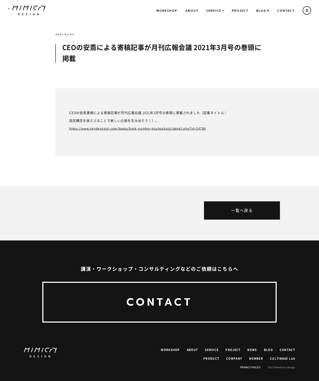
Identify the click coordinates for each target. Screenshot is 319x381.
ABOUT (191, 11)
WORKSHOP (167, 11)
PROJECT (240, 11)
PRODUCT (211, 358)
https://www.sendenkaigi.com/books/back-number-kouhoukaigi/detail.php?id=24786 (137, 128)
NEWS (252, 349)
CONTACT (286, 11)
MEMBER (256, 358)
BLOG (261, 11)
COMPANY (234, 358)
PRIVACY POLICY (250, 367)
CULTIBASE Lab (282, 358)
